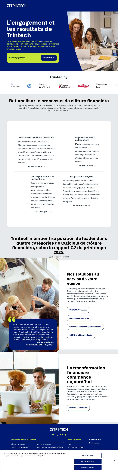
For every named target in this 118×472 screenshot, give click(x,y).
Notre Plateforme (74, 440)
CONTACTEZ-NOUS (95, 440)
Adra (69, 444)
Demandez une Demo (78, 408)
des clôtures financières (19, 447)
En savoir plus (49, 58)
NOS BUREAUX (94, 443)
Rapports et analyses (43, 444)
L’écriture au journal (18, 444)
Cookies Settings (88, 455)
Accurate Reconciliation (76, 447)
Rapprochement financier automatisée (49, 447)
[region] (59, 461)
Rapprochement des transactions (23, 440)
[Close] (114, 460)
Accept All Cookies (87, 467)
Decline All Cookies (87, 461)
